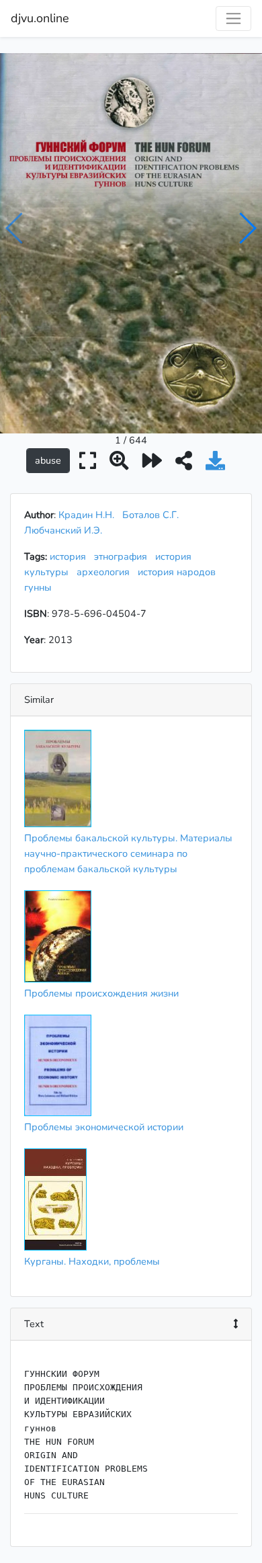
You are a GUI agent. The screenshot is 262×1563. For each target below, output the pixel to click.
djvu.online (40, 18)
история (70, 556)
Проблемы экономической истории (103, 1127)
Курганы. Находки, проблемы (92, 1261)
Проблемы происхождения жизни (101, 993)
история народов (179, 572)
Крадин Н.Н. (86, 514)
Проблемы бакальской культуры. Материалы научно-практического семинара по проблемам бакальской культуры (128, 853)
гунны (40, 587)
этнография (123, 556)
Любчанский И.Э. (63, 530)
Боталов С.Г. (150, 514)
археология (106, 572)
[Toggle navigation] (233, 18)
